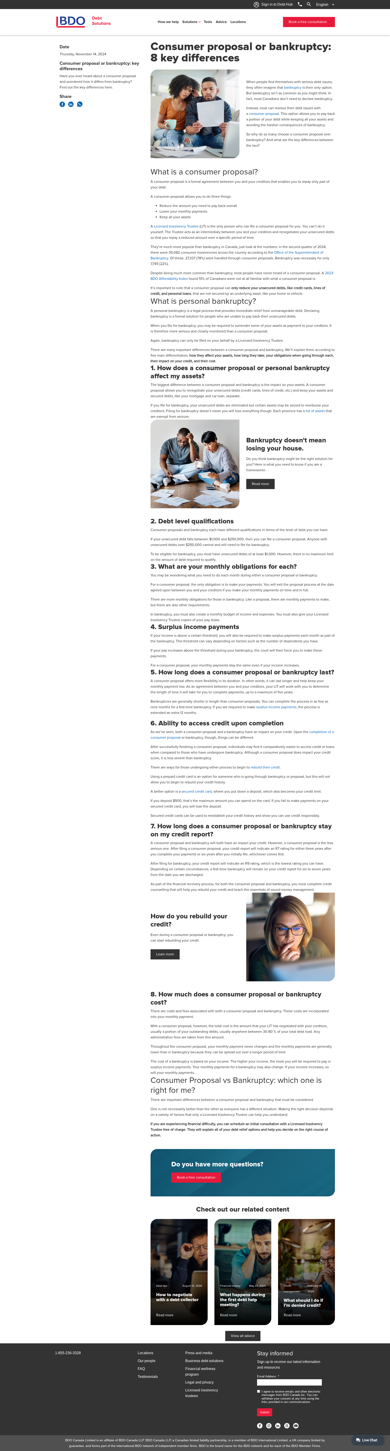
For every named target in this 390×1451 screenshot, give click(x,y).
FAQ (141, 1369)
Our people (147, 1361)
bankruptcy (293, 87)
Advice (221, 22)
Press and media (198, 1353)
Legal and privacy (199, 1382)
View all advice (243, 1336)
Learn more (165, 954)
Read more (260, 484)
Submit (264, 1412)
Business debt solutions (204, 1361)
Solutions (189, 22)
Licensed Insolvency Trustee (176, 226)
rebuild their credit (265, 767)
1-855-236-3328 (68, 1353)
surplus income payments (276, 707)
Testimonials (148, 1377)
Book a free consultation (308, 22)
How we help (168, 22)
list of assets (315, 411)
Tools (208, 22)
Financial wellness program (200, 1371)
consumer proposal (264, 113)
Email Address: (267, 1376)
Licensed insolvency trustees (201, 1393)
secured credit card (196, 791)
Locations (238, 22)
